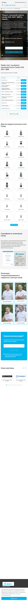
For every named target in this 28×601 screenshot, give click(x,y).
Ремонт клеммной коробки (7, 91)
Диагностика (4, 80)
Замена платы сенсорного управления (7, 97)
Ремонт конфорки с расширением (6, 86)
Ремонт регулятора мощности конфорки (8, 83)
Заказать (24, 80)
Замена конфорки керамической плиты (6, 89)
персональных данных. (10, 356)
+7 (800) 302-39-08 (9, 5)
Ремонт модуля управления (7, 100)
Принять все (14, 598)
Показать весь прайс (14, 113)
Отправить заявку (14, 52)
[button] (23, 368)
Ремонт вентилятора (6, 94)
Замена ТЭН (4, 102)
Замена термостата (6, 108)
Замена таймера (5, 105)
